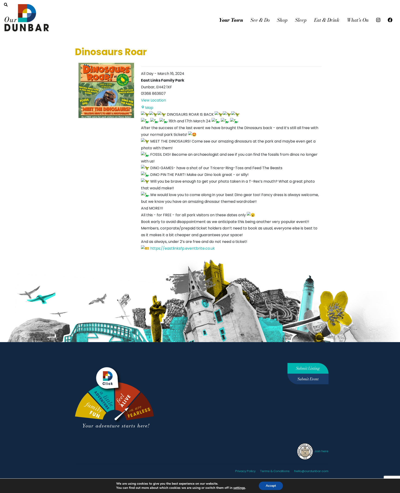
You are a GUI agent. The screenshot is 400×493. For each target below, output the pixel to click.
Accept (271, 485)
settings (239, 488)
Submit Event (308, 379)
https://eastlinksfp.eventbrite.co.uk (182, 248)
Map (149, 107)
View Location (153, 100)
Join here (321, 451)
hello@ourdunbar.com (311, 471)
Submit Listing (308, 368)
